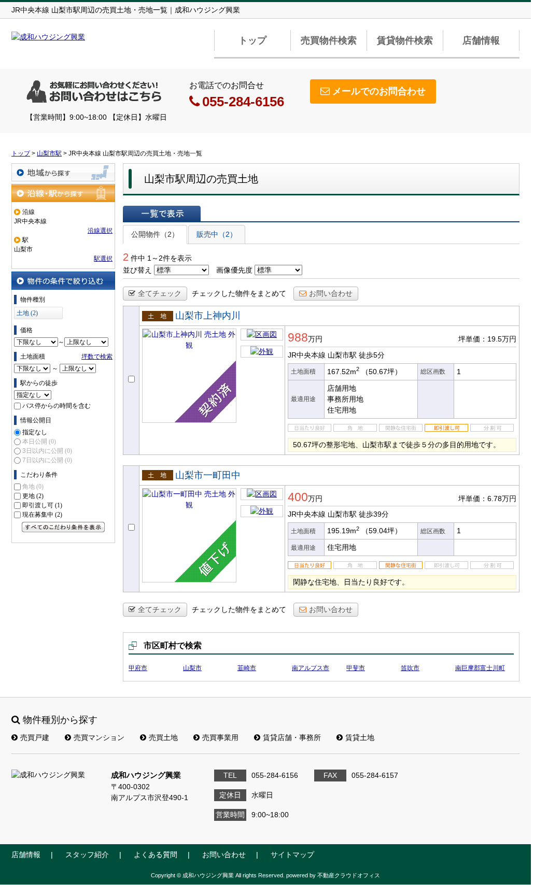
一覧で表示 (162, 213)
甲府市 (138, 668)
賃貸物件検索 (405, 40)
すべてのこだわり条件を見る (63, 527)
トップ (252, 40)
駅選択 (103, 258)
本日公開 (39, 441)
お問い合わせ (331, 293)
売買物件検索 (329, 40)
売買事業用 (220, 737)
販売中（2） (216, 234)
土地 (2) (27, 313)
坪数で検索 (97, 356)
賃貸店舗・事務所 (292, 737)
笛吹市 (410, 668)
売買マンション (99, 737)
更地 (33, 496)
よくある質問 (155, 854)
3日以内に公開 (47, 450)
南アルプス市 (310, 668)
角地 (33, 486)
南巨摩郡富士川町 (480, 668)
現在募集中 (42, 514)
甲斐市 (355, 668)
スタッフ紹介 (87, 854)
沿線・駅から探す (63, 193)
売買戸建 (34, 737)
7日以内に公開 (47, 460)
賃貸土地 (359, 737)
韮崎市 (246, 668)
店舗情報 (481, 40)
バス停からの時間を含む (56, 405)
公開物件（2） (155, 234)
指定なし (34, 432)
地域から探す (63, 172)
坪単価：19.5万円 (487, 339)
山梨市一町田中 (208, 475)
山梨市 (192, 668)
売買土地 (163, 737)
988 (298, 337)
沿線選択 (100, 230)
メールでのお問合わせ (379, 91)
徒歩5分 (372, 355)
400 (298, 497)
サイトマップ (292, 854)
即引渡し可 (42, 505)
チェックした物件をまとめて (239, 293)
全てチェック (159, 293)
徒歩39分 (374, 514)
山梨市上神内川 (208, 315)
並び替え (137, 270)
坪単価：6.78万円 (487, 498)
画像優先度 (234, 270)
